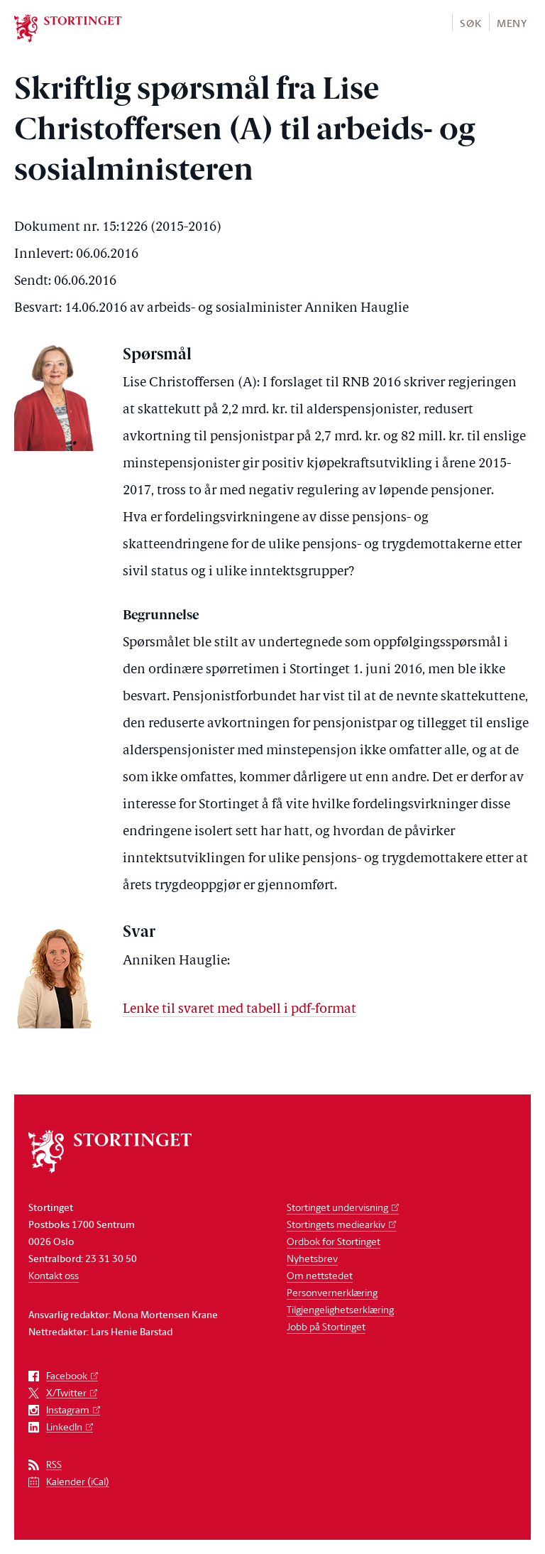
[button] (470, 22)
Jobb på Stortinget (326, 1326)
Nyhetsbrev (312, 1258)
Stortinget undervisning (337, 1207)
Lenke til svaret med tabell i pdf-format (239, 1009)
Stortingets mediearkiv (336, 1224)
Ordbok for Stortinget (333, 1241)
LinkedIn (64, 1427)
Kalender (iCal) (77, 1482)
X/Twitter (66, 1393)
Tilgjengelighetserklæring (340, 1309)
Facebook (66, 1376)
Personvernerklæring (332, 1292)
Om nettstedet (320, 1275)
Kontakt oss (53, 1275)
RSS (54, 1465)
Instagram (67, 1410)
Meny (512, 23)
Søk (470, 23)
